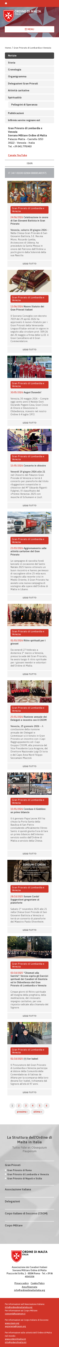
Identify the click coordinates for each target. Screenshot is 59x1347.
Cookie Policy (38, 1283)
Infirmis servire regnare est (24, 120)
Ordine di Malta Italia (22, 17)
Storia (11, 62)
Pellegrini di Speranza (24, 104)
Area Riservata (29, 1287)
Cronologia (14, 69)
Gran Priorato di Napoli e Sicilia (24, 1178)
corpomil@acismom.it (15, 1313)
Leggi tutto (29, 263)
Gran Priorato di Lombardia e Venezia (32, 47)
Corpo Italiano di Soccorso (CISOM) (26, 1213)
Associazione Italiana (18, 1189)
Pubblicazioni (16, 113)
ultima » (37, 1111)
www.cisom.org (12, 1323)
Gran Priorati (12, 1165)
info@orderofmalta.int (15, 1342)
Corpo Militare (14, 1225)
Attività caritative (18, 90)
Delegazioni (12, 1201)
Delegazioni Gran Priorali (23, 83)
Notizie (12, 55)
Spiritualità (14, 97)
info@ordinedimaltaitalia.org (29, 1290)
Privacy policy (21, 1283)
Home (8, 47)
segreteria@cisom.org (15, 1326)
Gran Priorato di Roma (19, 1170)
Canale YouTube (17, 155)
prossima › (22, 1111)
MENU (30, 29)
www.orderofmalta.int (15, 1339)
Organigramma (17, 76)
